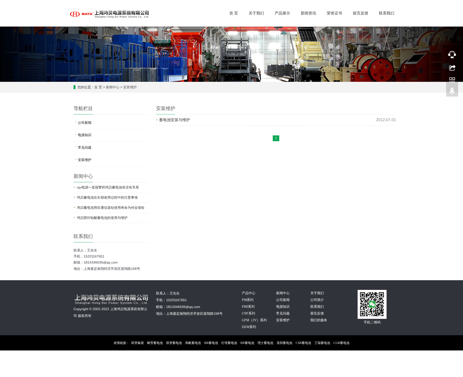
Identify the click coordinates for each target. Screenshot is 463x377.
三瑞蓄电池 (322, 343)
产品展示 (282, 13)
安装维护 (130, 87)
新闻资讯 (308, 13)
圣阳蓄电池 (284, 343)
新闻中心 (112, 87)
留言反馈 (360, 13)
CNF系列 (248, 313)
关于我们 (256, 13)
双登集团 (137, 343)
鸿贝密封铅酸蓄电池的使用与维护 (102, 218)
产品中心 (248, 293)
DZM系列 (249, 327)
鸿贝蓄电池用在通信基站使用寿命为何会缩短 (110, 207)
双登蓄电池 (174, 343)
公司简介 (317, 300)
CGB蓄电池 (341, 343)
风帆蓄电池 (193, 343)
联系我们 (386, 13)
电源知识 (84, 135)
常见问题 (84, 147)
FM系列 (247, 300)
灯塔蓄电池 (229, 343)
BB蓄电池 (211, 343)
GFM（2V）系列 (254, 320)
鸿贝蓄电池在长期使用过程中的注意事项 (107, 197)
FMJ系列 (248, 306)
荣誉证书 (334, 13)
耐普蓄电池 (155, 343)
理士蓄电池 (265, 343)
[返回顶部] (452, 92)
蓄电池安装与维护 (174, 120)
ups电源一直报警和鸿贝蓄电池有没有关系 (108, 187)
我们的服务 (318, 320)
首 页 (233, 13)
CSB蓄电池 (303, 343)
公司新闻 (84, 123)
